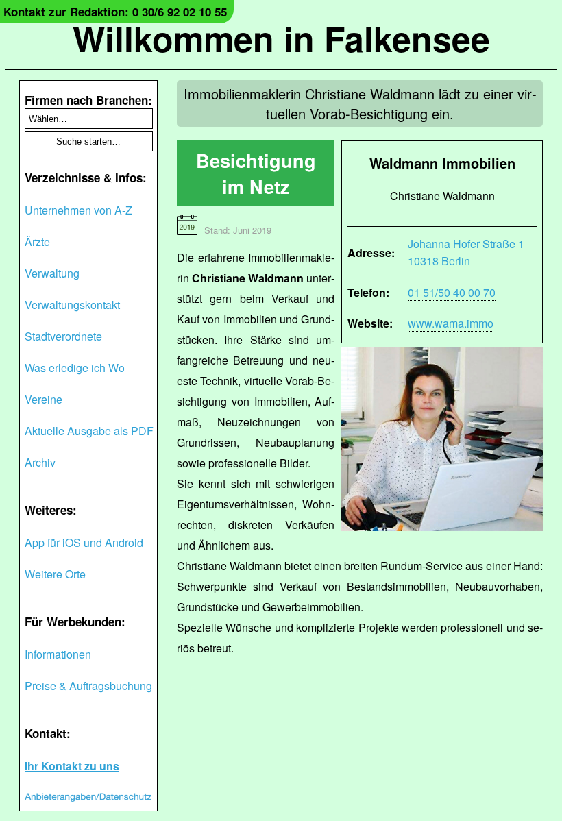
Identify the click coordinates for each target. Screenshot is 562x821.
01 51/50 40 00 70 (452, 292)
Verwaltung (52, 273)
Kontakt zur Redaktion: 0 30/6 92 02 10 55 (115, 11)
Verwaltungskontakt (72, 305)
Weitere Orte (55, 574)
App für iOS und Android (84, 542)
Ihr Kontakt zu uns (72, 766)
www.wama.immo (450, 323)
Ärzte (37, 241)
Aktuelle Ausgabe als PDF (89, 431)
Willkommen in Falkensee (281, 38)
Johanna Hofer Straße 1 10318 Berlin (466, 252)
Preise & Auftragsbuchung (88, 686)
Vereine (43, 399)
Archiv (40, 462)
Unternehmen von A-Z (78, 210)
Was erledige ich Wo (75, 368)
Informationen (58, 654)
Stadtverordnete (63, 336)
